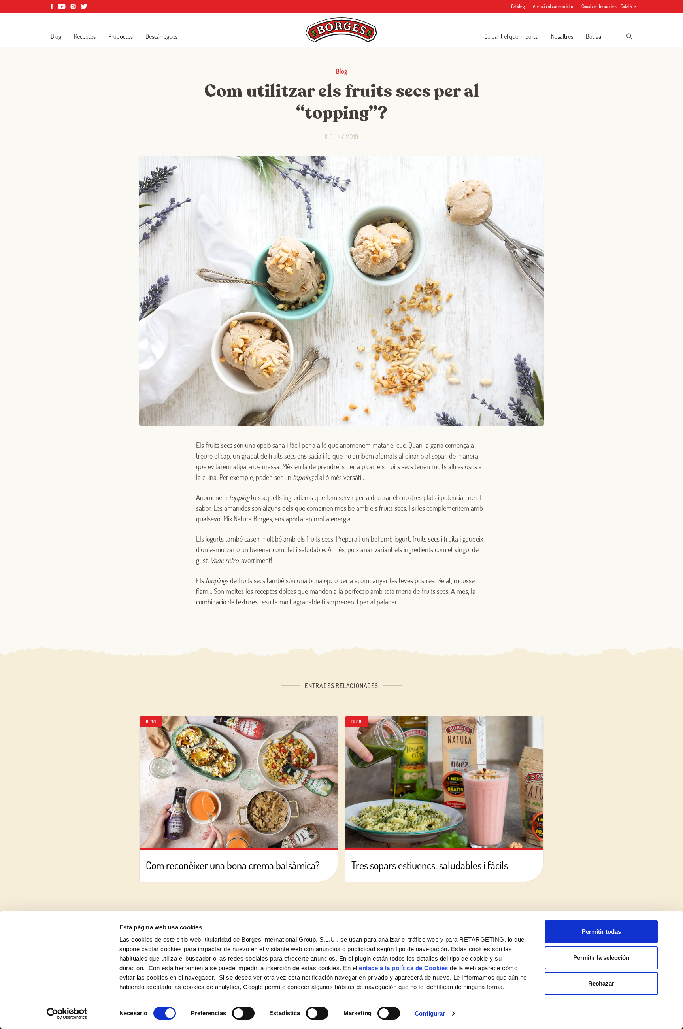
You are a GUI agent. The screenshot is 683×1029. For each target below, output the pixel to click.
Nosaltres (562, 36)
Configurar (430, 1013)
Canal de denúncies (599, 6)
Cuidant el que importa (511, 36)
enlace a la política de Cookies (403, 968)
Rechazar (601, 983)
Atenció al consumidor (553, 6)
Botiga (593, 36)
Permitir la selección (601, 957)
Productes (120, 36)
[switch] (243, 1013)
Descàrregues (161, 36)
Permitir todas (601, 931)
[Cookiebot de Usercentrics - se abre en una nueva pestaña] (67, 1014)
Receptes (85, 36)
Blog (56, 36)
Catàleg (518, 6)
